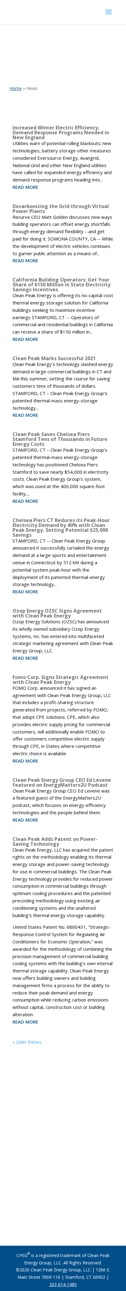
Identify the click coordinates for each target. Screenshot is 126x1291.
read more (25, 187)
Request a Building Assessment (61, 1196)
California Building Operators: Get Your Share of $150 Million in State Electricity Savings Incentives (61, 284)
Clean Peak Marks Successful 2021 (54, 358)
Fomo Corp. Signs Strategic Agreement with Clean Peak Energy (61, 679)
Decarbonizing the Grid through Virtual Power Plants (61, 209)
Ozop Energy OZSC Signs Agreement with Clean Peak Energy (57, 613)
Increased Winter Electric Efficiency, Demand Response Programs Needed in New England (61, 132)
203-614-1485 (63, 1284)
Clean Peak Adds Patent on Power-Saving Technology (55, 841)
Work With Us (63, 1219)
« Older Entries (27, 1042)
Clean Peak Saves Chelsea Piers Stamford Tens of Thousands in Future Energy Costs (60, 439)
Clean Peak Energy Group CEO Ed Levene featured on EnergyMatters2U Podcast (62, 782)
